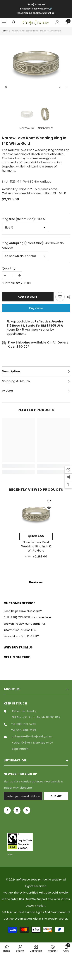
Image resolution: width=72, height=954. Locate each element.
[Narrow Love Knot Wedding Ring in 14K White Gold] (36, 514)
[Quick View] (49, 507)
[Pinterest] (26, 810)
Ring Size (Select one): (23, 219)
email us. (30, 630)
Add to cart (28, 297)
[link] (18, 466)
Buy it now (36, 308)
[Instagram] (16, 810)
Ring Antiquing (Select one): (33, 245)
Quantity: (9, 268)
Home (5, 30)
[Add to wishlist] (60, 296)
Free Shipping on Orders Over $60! (36, 13)
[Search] (14, 22)
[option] (36, 63)
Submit (56, 796)
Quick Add (36, 536)
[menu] (4, 22)
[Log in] (57, 22)
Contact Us (37, 624)
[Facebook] (7, 810)
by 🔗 (36, 8)
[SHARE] (67, 297)
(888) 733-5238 (20, 617)
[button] (59, 87)
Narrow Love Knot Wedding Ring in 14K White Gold (36, 546)
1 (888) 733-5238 (36, 4)
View (10, 854)
